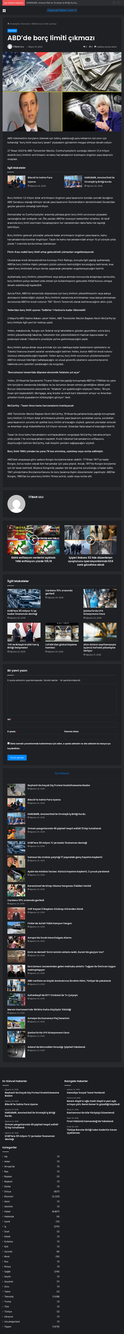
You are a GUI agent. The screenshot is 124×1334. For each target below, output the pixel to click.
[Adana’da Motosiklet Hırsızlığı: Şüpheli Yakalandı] (16, 1051)
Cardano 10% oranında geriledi (58, 592)
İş (5, 1226)
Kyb (6, 1246)
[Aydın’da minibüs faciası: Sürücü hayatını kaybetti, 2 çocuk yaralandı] (16, 876)
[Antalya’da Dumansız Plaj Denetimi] (16, 1023)
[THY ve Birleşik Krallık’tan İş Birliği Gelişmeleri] (24, 632)
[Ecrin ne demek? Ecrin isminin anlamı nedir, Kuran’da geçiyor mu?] (16, 956)
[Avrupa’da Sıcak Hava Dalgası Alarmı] (16, 942)
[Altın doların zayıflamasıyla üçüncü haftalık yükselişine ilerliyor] (100, 632)
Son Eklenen (62, 773)
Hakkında (9, 1216)
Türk (6, 1306)
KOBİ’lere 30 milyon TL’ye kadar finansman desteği (22, 612)
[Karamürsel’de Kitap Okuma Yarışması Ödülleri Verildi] (16, 890)
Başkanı (8, 1181)
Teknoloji (8, 1296)
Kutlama (8, 1241)
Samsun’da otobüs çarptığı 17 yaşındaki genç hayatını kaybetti (65, 857)
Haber (7, 1211)
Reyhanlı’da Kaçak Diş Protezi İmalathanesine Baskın (59, 785)
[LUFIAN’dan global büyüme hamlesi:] (61, 632)
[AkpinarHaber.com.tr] (62, 10)
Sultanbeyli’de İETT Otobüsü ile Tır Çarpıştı (53, 995)
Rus (6, 1261)
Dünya (7, 1191)
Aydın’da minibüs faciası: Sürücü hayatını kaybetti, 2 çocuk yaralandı (68, 871)
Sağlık (7, 1271)
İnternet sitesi (71, 731)
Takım (7, 1291)
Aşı (5, 1156)
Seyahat (8, 1281)
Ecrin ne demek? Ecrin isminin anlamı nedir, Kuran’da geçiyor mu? (66, 952)
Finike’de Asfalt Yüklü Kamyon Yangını (50, 923)
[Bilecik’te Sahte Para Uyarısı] (16, 181)
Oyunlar (8, 1251)
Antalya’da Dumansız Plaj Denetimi (48, 1018)
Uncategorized (12, 1321)
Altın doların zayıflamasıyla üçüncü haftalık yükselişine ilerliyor (99, 647)
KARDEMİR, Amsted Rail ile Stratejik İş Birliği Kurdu (51, 2)
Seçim (7, 1276)
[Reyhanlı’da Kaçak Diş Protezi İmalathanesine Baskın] (16, 790)
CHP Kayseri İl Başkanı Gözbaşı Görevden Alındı (55, 909)
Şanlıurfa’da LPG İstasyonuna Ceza (94, 612)
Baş (6, 1171)
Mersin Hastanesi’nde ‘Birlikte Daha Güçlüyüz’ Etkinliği (39, 1009)
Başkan (8, 1176)
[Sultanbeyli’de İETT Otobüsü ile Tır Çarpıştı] (16, 1000)
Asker (7, 1161)
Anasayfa (14, 23)
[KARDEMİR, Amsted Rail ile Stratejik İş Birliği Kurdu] (73, 181)
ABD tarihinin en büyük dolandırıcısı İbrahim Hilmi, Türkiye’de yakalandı (69, 980)
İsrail (6, 1231)
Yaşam (7, 1326)
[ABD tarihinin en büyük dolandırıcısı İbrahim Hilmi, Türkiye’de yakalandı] (16, 985)
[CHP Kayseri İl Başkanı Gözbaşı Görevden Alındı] (16, 913)
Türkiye (8, 1311)
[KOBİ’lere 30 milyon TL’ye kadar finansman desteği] (24, 598)
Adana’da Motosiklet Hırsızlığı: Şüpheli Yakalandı (56, 1047)
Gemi (7, 1201)
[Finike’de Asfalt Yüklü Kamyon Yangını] (16, 928)
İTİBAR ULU (18, 47)
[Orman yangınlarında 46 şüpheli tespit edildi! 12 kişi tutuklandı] (16, 833)
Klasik (7, 1236)
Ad (9, 719)
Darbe (7, 1186)
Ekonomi (25, 23)
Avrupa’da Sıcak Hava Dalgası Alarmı (50, 937)
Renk (7, 1256)
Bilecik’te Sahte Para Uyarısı (44, 799)
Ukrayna (8, 1316)
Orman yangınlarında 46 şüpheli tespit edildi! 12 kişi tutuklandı (64, 828)
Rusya (7, 1266)
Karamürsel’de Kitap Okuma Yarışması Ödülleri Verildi (59, 886)
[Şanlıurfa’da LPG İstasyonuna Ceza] (100, 598)
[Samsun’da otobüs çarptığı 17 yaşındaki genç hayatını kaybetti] (16, 862)
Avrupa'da (9, 1166)
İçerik (7, 1221)
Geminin (8, 1206)
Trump (7, 1301)
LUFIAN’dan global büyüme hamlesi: (61, 646)
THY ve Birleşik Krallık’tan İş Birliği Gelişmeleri (23, 646)
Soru (6, 1286)
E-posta (12, 731)
